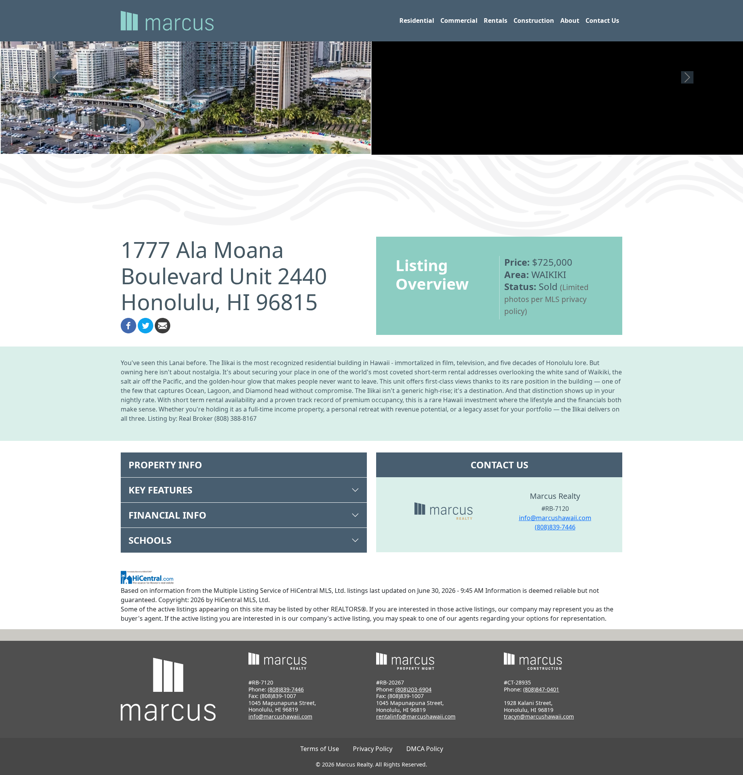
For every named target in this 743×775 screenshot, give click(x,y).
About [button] (569, 20)
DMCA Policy (424, 748)
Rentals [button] (495, 20)
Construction (534, 20)
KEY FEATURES (160, 489)
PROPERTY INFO (165, 464)
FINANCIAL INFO (167, 515)
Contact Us (602, 20)
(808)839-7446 (555, 527)
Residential (416, 20)
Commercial (459, 20)
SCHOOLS (149, 540)
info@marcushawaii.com (555, 518)
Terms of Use (319, 748)
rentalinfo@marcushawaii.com (415, 716)
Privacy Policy (372, 748)
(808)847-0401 (541, 689)
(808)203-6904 (413, 689)
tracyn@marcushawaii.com (539, 716)
